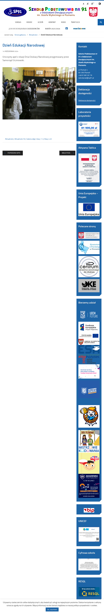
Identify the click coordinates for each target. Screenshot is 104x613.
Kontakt (52, 22)
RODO (63, 22)
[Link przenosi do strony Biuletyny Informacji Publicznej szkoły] (89, 508)
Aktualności (33, 35)
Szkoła (18, 22)
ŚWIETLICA (75, 22)
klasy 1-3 (40, 139)
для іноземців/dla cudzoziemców (24, 28)
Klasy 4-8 (47, 139)
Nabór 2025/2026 (52, 28)
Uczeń (40, 22)
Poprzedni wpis (14, 153)
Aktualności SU (20, 139)
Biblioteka (66, 153)
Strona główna (20, 35)
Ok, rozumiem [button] (52, 609)
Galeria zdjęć (31, 139)
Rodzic (29, 22)
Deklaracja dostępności (87, 100)
